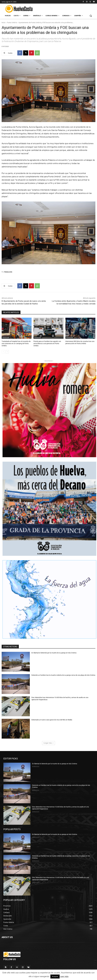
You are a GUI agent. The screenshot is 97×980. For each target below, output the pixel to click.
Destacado (5, 337)
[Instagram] (86, 1)
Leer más (64, 976)
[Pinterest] (31, 52)
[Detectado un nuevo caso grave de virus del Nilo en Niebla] (16, 729)
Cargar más (47, 743)
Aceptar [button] (55, 976)
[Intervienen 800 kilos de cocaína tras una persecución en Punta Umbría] (80, 328)
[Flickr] (17, 967)
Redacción (8, 272)
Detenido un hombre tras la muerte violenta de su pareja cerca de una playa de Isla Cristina (63, 675)
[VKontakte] (28, 967)
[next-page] (7, 351)
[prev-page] (3, 351)
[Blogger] (5, 967)
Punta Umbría (12, 22)
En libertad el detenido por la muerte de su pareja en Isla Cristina (53, 653)
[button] (91, 16)
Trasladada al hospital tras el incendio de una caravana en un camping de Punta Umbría (16, 343)
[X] (90, 1)
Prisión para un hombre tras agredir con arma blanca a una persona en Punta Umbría (47, 343)
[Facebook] (83, 1)
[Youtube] (93, 1)
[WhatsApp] (37, 52)
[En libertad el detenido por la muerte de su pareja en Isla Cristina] (16, 662)
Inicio (3, 22)
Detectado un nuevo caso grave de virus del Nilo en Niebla (51, 720)
